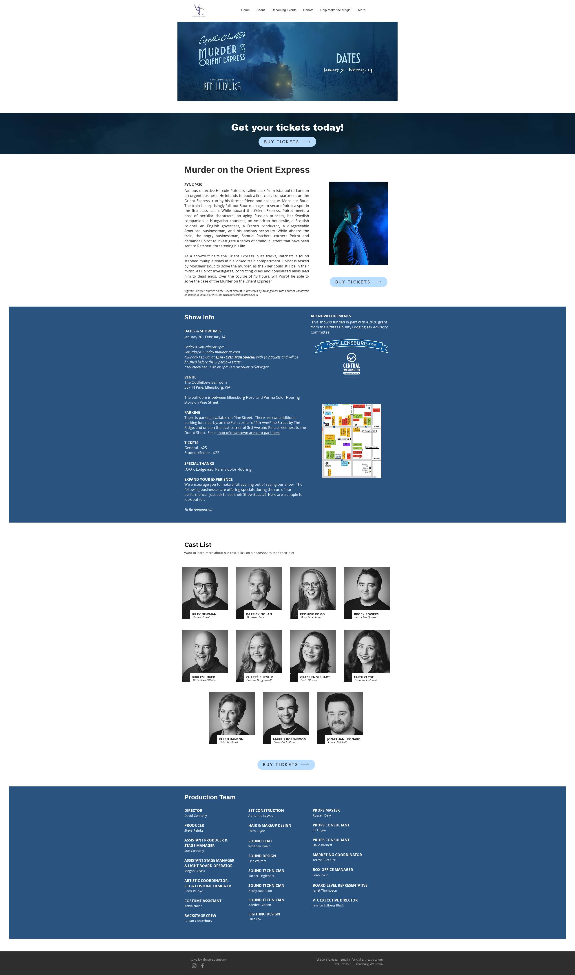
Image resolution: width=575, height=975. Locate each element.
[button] (205, 593)
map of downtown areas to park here (248, 432)
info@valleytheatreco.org (366, 959)
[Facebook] (202, 966)
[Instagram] (194, 966)
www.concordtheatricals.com (240, 294)
